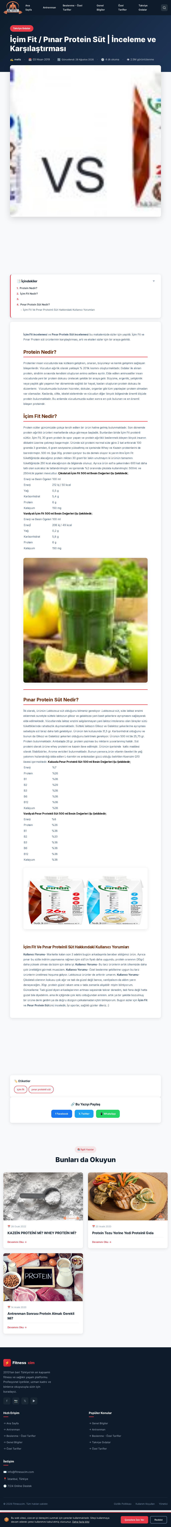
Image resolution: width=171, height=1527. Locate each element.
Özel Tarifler (122, 7)
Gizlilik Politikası (122, 1503)
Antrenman (49, 7)
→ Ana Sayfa (11, 1423)
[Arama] (164, 7)
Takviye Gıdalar (143, 7)
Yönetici (163, 1503)
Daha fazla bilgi (80, 1521)
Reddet (158, 1519)
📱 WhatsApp (108, 1113)
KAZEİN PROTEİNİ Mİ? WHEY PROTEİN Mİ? (42, 1233)
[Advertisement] (85, 246)
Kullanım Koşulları (145, 1503)
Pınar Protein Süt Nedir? (35, 304)
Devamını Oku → (17, 1242)
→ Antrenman (11, 1429)
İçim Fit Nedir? (29, 293)
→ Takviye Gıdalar (100, 1442)
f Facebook (61, 1113)
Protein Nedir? (28, 288)
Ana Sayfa (28, 7)
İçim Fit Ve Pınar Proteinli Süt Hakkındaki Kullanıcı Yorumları (59, 309)
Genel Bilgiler (101, 7)
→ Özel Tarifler (12, 1448)
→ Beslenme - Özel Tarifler (19, 1435)
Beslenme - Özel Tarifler (72, 7)
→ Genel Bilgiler (13, 1442)
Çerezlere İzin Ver (134, 1519)
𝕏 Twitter (84, 1113)
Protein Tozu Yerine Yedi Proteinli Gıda (123, 1233)
